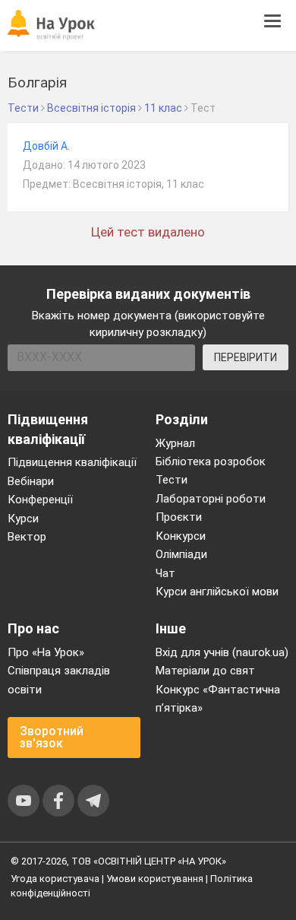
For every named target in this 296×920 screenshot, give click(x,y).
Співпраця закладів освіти (59, 680)
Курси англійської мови (217, 591)
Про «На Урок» (46, 652)
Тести (171, 480)
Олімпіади (181, 554)
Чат (165, 573)
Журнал (175, 443)
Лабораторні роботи (211, 499)
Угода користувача (55, 878)
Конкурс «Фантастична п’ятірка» (218, 699)
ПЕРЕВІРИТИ (245, 357)
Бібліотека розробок (211, 461)
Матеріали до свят (205, 670)
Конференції (40, 499)
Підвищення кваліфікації (72, 462)
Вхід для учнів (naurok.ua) (222, 652)
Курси (23, 518)
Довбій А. (46, 146)
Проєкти (179, 517)
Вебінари (31, 481)
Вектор (27, 537)
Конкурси (181, 536)
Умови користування (154, 878)
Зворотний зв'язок (51, 737)
